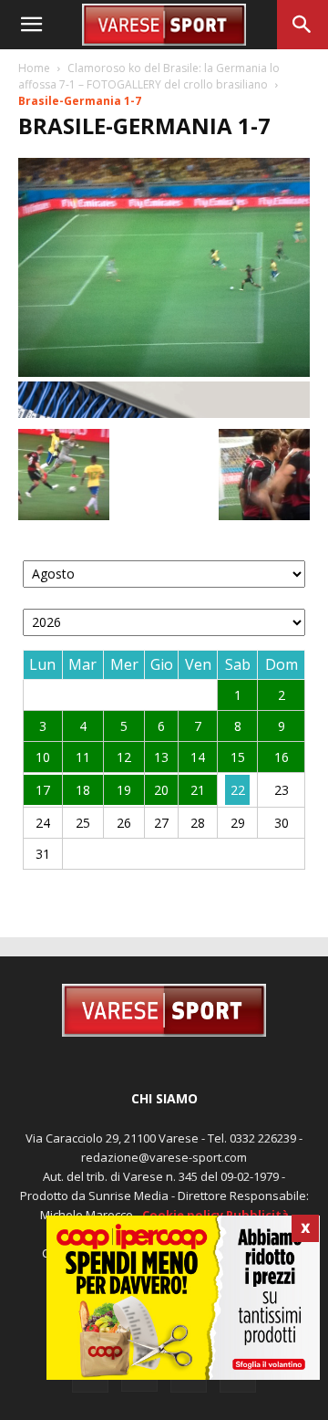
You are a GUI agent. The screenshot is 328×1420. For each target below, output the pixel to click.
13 (161, 757)
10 (43, 757)
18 (83, 790)
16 (281, 757)
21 (197, 790)
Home (34, 68)
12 (124, 757)
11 (83, 757)
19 (124, 790)
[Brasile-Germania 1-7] (164, 372)
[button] (31, 24)
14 (197, 757)
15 (238, 757)
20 (161, 790)
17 (43, 790)
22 (238, 790)
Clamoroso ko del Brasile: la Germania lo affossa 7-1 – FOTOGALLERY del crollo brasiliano (149, 76)
